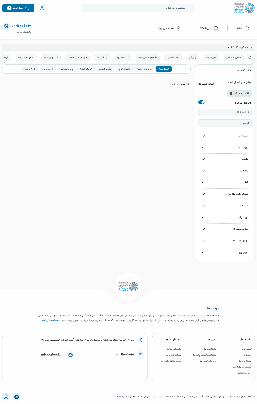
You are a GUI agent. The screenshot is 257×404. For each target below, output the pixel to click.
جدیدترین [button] (164, 69)
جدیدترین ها (210, 349)
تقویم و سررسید (147, 58)
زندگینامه (102, 58)
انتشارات (244, 136)
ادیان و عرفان (233, 58)
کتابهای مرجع (50, 58)
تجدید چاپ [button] (124, 69)
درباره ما (247, 355)
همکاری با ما (245, 361)
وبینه (120, 397)
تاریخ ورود (243, 252)
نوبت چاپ (243, 217)
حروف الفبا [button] (86, 69)
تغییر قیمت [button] (105, 69)
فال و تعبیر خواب (77, 58)
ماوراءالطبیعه (26, 58)
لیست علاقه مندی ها (171, 361)
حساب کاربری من (173, 355)
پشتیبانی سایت (174, 349)
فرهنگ (4, 58)
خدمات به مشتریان (242, 367)
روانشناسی (173, 58)
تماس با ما (247, 349)
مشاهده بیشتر (50, 320)
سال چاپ (244, 206)
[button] (249, 58)
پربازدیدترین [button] (66, 69)
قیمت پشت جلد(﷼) (237, 194)
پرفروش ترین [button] (144, 69)
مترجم (245, 159)
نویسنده (244, 148)
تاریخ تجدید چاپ (240, 241)
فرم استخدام (245, 373)
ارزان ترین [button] (47, 69)
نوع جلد (244, 171)
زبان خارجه (211, 58)
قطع (246, 182)
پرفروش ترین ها (208, 361)
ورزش (192, 58)
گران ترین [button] (30, 69)
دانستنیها (123, 58)
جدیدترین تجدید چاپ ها (205, 355)
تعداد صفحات (241, 229)
